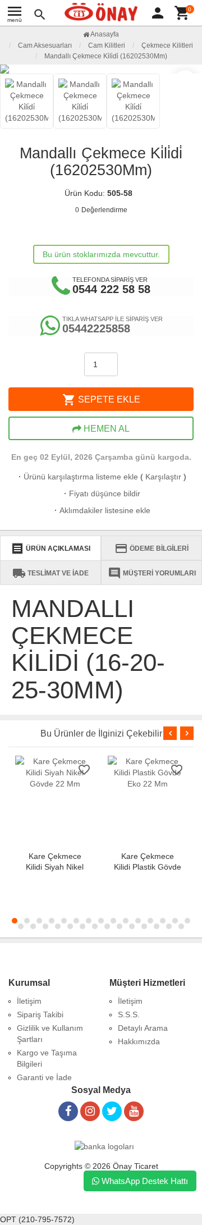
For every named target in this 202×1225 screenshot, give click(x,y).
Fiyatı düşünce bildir (101, 493)
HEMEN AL (105, 428)
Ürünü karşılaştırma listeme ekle (77, 476)
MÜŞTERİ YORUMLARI (152, 573)
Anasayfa (104, 34)
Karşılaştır (163, 476)
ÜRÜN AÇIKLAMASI (50, 548)
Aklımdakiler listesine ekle (101, 510)
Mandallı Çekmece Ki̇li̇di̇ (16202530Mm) (105, 56)
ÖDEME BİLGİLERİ (151, 548)
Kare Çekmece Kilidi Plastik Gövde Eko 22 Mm (147, 867)
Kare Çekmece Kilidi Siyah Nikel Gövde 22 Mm (55, 867)
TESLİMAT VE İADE (50, 573)
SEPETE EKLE (101, 399)
